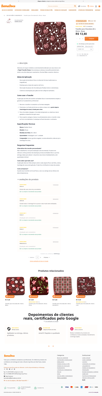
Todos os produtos (62, 378)
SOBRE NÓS (85, 374)
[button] (96, 6)
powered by (93, 392)
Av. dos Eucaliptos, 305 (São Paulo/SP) (16, 380)
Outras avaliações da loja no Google (39, 261)
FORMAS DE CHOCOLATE (63, 366)
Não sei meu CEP (89, 46)
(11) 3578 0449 (9, 372)
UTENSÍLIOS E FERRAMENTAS (64, 370)
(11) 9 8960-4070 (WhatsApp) (13, 374)
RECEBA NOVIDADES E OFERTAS (90, 372)
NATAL (58, 374)
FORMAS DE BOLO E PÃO (63, 364)
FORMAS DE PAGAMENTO (88, 368)
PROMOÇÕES (85, 370)
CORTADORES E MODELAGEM (64, 360)
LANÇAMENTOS (86, 366)
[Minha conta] (96, 6)
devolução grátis (82, 21)
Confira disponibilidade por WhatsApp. (35, 367)
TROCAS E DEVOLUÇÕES (88, 378)
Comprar (91, 38)
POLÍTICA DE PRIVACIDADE (89, 376)
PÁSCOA (59, 372)
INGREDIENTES (61, 368)
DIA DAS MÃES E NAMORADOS (14, 15)
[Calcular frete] (91, 49)
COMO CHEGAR (86, 358)
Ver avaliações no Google (51, 321)
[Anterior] (19, 1)
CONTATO (84, 362)
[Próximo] (83, 1)
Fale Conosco (9, 376)
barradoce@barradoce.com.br (12, 378)
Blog (83, 380)
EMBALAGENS (60, 362)
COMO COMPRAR (86, 360)
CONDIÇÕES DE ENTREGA (88, 364)
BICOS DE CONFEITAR (62, 358)
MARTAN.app (57, 253)
